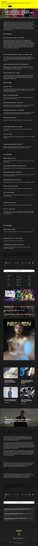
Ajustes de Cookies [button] (4, 6)
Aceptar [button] (10, 6)
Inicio (19, 532)
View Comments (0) (19, 502)
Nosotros (19, 533)
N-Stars (19, 534)
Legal (19, 535)
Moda (5, 8)
